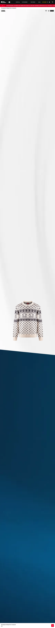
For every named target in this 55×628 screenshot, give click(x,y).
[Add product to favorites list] (46, 11)
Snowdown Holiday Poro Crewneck (8, 624)
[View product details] (52, 625)
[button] (53, 2)
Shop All (18, 2)
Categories (24, 2)
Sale (39, 2)
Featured (33, 2)
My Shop (44, 2)
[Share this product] (49, 11)
